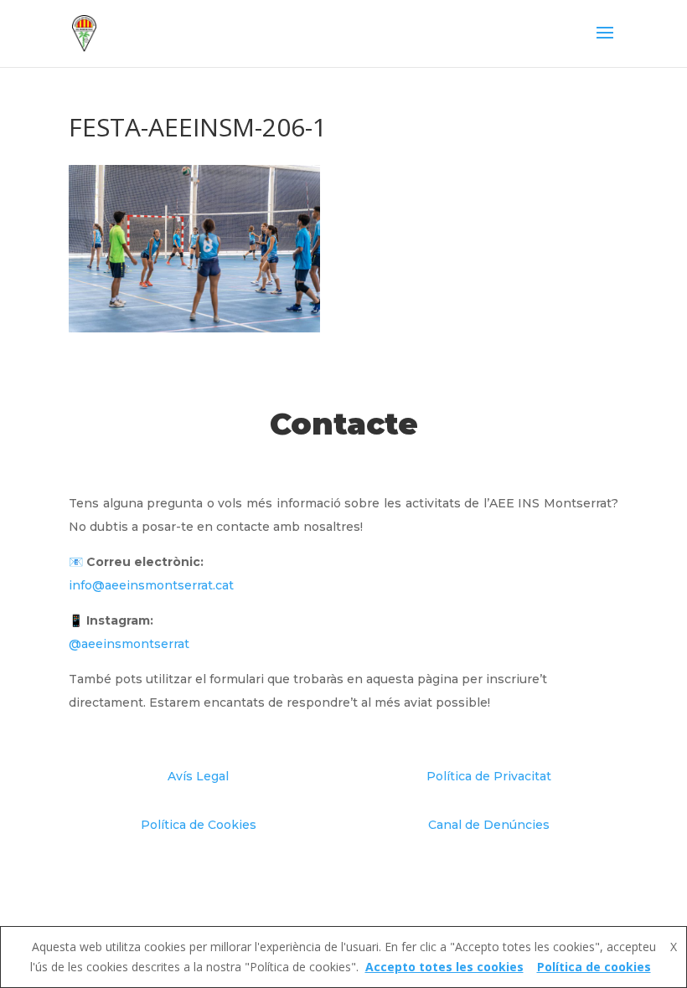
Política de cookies (594, 967)
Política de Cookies (198, 824)
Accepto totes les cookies (444, 967)
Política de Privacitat (488, 776)
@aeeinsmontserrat (129, 643)
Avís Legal (198, 776)
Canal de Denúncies (489, 824)
